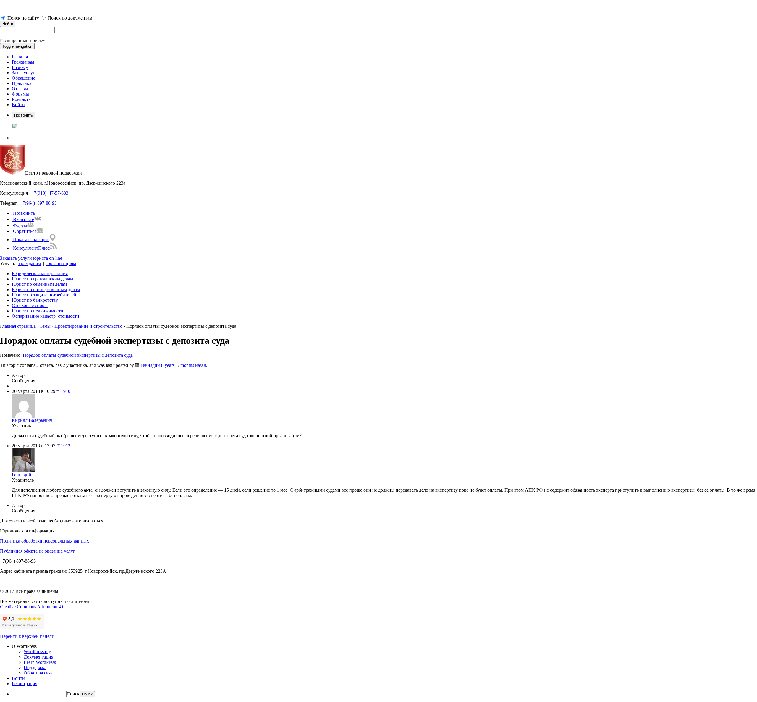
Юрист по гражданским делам (42, 278)
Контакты (22, 99)
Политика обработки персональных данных (44, 540)
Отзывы (20, 88)
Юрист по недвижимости (37, 310)
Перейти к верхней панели (27, 636)
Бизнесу (20, 67)
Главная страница (18, 326)
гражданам (29, 263)
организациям (61, 263)
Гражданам (23, 61)
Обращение (23, 77)
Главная (20, 56)
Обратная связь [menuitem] (39, 672)
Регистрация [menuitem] (24, 683)
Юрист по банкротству (35, 300)
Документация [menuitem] (38, 656)
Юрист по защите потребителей (44, 294)
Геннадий (150, 365)
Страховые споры (30, 305)
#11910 (63, 391)
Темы (45, 326)
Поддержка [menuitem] (35, 667)
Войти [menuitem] (18, 678)
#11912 (63, 445)
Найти (7, 24)
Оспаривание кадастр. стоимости (45, 316)
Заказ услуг (23, 72)
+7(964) (26, 203)
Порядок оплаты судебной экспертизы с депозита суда (78, 355)
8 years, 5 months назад (183, 365)
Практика (21, 83)
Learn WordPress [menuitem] (40, 662)
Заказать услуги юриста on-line (31, 258)
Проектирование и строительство (88, 326)
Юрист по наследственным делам (46, 289)
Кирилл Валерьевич (32, 420)
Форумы (20, 93)
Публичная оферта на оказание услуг (37, 550)
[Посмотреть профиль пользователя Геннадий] (137, 365)
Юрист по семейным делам (39, 284)
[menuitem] (384, 646)
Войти (18, 104)
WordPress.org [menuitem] (37, 651)
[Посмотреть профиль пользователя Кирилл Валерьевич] (23, 416)
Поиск (73, 693)
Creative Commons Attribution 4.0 (32, 606)
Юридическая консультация (40, 273)
